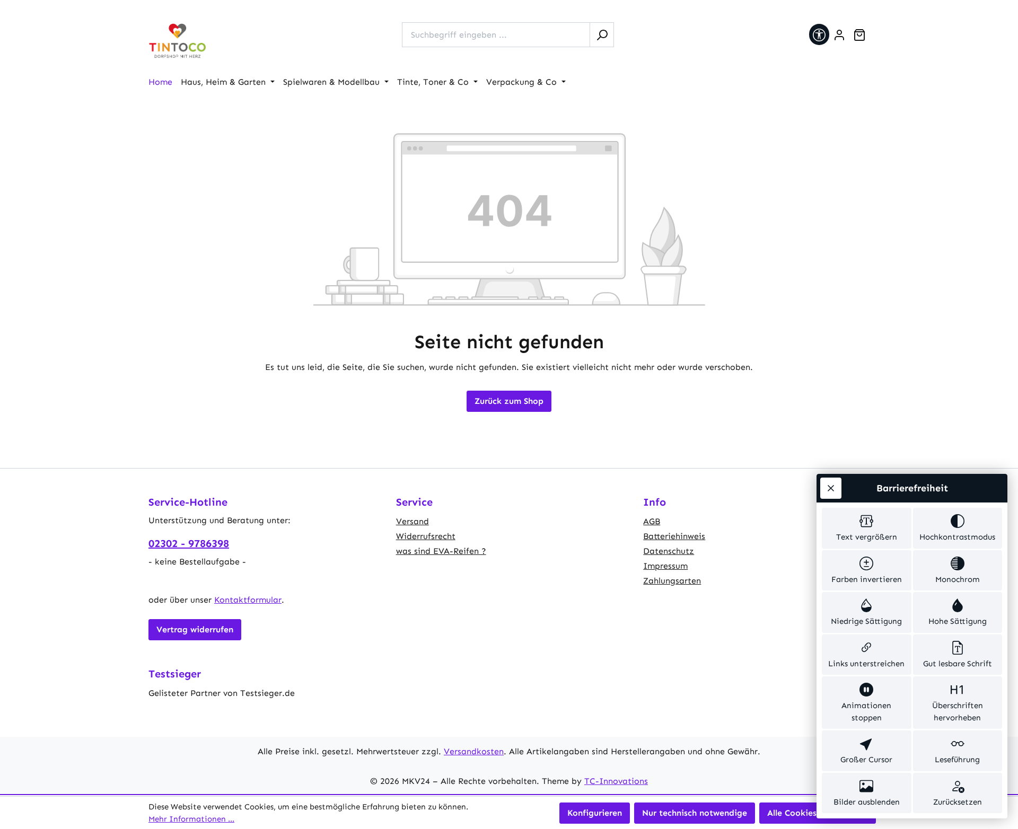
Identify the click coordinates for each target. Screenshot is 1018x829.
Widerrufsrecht (425, 536)
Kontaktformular (248, 600)
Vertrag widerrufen (194, 629)
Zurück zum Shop (509, 401)
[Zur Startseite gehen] (177, 41)
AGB (651, 521)
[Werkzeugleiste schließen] (830, 488)
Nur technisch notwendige (694, 813)
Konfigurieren (594, 813)
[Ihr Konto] (839, 35)
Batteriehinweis (674, 536)
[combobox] (496, 34)
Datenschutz (668, 551)
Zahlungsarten (672, 581)
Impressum (665, 566)
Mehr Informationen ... (191, 819)
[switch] (866, 528)
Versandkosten (474, 751)
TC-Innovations (616, 781)
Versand (412, 521)
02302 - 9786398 (188, 543)
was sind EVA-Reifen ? (441, 551)
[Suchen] (602, 34)
